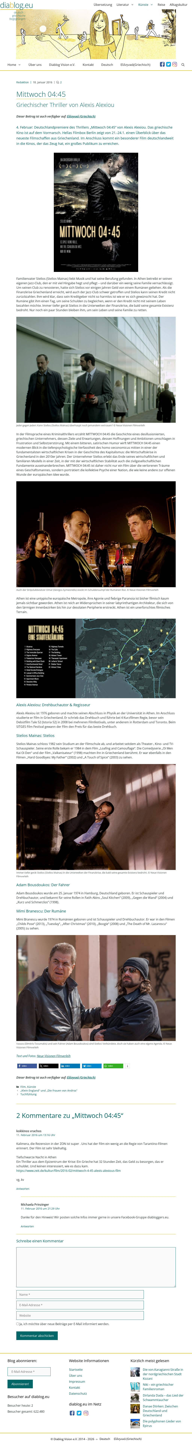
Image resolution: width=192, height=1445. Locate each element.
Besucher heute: (19, 1405)
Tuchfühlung (28, 1094)
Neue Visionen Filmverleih (53, 1056)
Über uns (35, 65)
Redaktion (22, 82)
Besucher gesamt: (21, 1411)
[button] (27, 1066)
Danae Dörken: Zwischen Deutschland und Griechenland (160, 1410)
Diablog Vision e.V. (62, 65)
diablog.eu (16, 6)
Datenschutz (78, 1393)
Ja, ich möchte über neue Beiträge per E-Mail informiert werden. (64, 1324)
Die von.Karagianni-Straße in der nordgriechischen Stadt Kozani (163, 1374)
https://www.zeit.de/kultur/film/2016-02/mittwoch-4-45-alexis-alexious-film (68, 1171)
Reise (161, 5)
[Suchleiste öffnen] (183, 64)
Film (23, 1087)
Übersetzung (103, 5)
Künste (143, 5)
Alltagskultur (179, 5)
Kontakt (88, 65)
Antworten (22, 1189)
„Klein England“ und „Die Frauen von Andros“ (48, 1090)
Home (12, 65)
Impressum (77, 1382)
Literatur (123, 5)
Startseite (76, 1370)
